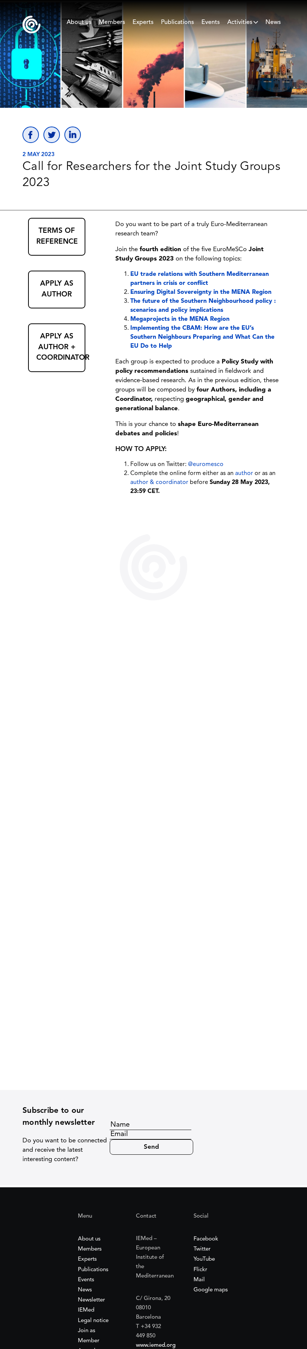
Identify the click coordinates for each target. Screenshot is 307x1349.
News (273, 22)
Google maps (211, 1290)
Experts (143, 22)
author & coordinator (159, 482)
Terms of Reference (57, 237)
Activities (239, 22)
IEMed (86, 1310)
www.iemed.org (156, 1345)
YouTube (204, 1259)
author (244, 473)
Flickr (200, 1270)
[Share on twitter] (51, 135)
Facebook (206, 1239)
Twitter (202, 1249)
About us (79, 22)
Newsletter (91, 1300)
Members (112, 22)
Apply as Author (56, 289)
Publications (177, 22)
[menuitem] (79, 24)
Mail (199, 1280)
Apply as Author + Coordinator (60, 347)
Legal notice (93, 1321)
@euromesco (206, 465)
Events (210, 22)
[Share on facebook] (30, 135)
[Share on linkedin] (72, 135)
